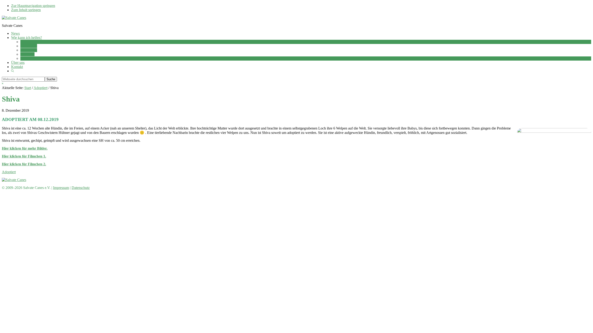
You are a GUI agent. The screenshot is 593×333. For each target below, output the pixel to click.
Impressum (61, 188)
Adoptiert (9, 172)
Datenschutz (81, 188)
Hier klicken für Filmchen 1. (24, 156)
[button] (12, 71)
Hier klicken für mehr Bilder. (24, 148)
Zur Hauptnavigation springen (33, 6)
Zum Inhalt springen (26, 10)
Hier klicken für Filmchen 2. (24, 164)
